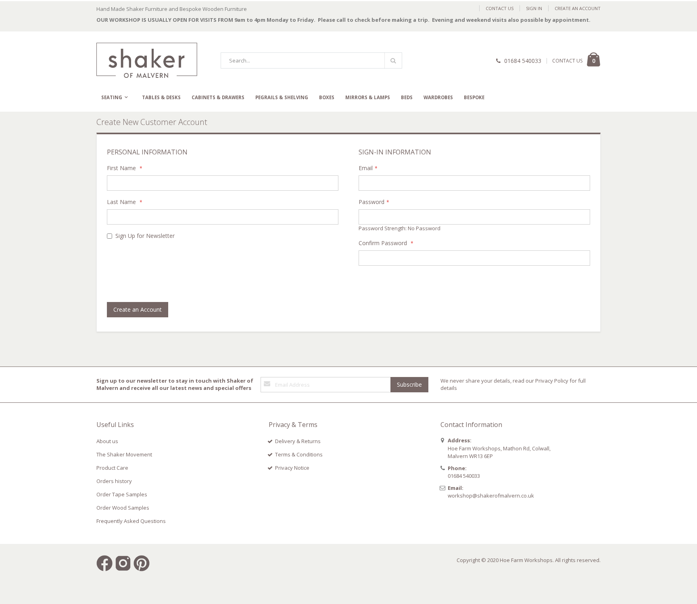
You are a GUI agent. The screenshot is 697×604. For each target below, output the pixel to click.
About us (107, 441)
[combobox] (311, 60)
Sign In (534, 8)
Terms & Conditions (299, 454)
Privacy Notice (292, 467)
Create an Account (578, 8)
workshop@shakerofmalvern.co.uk (491, 495)
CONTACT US (567, 60)
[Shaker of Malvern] (146, 60)
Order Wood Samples (122, 507)
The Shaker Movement (124, 454)
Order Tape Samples (121, 494)
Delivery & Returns (298, 441)
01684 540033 (522, 61)
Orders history (114, 481)
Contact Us (499, 8)
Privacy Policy (551, 380)
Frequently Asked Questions (131, 521)
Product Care (112, 467)
